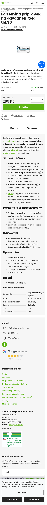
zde (32, 487)
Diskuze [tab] (31, 128)
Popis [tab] (14, 128)
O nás (4, 374)
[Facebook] (4, 344)
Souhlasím (34, 499)
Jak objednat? (8, 387)
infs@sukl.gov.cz (16, 425)
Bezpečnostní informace (13, 380)
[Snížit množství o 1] (31, 99)
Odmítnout (11, 499)
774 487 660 (13, 338)
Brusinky (32, 302)
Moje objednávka (9, 404)
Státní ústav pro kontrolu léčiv (17, 411)
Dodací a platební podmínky (14, 384)
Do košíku (23, 107)
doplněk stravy (9, 141)
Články (5, 400)
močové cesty (9, 153)
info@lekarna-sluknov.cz (18, 328)
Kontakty (6, 377)
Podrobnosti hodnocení (12, 30)
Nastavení (23, 492)
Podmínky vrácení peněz (13, 394)
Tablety (31, 305)
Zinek (10, 193)
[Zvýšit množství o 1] (42, 99)
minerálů (14, 150)
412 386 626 (13, 333)
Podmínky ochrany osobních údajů (17, 397)
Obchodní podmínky (11, 390)
